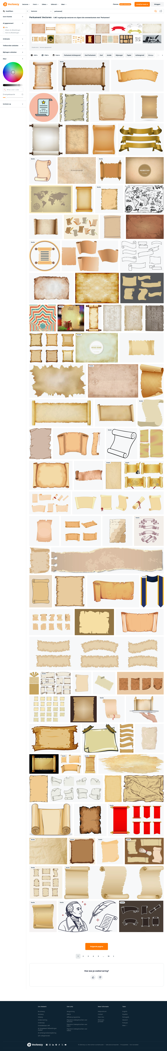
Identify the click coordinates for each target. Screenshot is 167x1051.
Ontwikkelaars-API (44, 1025)
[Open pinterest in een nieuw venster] (56, 1044)
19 (108, 956)
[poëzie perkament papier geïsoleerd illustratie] (42, 170)
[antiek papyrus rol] (110, 170)
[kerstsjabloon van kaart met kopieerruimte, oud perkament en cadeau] (71, 318)
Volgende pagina (96, 946)
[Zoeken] (155, 11)
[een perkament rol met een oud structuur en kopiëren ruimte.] (51, 475)
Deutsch (125, 1020)
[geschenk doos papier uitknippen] (34, 683)
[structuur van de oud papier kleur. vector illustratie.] (38, 788)
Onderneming (42, 1020)
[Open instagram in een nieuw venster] (50, 1044)
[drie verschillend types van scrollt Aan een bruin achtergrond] (140, 683)
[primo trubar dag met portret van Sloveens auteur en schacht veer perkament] (87, 916)
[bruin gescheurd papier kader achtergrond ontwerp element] (82, 851)
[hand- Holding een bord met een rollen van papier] (145, 709)
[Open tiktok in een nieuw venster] (59, 1044)
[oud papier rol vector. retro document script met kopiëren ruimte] (110, 851)
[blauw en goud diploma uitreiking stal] (152, 591)
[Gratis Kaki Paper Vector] (48, 851)
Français (125, 1023)
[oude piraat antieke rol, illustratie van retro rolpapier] (149, 107)
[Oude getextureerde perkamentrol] (84, 199)
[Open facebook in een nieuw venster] (47, 1044)
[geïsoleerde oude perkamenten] (114, 882)
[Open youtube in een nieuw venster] (65, 1044)
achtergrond (140, 55)
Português (125, 1017)
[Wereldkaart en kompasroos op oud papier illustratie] (51, 199)
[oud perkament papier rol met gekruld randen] (40, 591)
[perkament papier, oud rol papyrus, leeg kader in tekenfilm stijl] (43, 916)
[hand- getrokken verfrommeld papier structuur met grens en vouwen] (143, 788)
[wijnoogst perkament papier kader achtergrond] (39, 560)
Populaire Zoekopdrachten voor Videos (77, 1029)
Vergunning (71, 1011)
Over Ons (101, 1017)
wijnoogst (119, 55)
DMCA (69, 1014)
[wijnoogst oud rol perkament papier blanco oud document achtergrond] (115, 413)
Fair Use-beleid (134, 1045)
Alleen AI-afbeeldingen (12, 30)
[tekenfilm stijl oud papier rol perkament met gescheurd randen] (70, 591)
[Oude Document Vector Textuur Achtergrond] (97, 288)
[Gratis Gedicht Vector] (81, 227)
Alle (6, 27)
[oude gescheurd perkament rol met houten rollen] (94, 318)
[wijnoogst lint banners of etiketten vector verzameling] (149, 531)
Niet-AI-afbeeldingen (12, 33)
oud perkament (90, 55)
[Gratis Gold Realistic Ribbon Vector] (141, 139)
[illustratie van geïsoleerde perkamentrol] (90, 255)
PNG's (47, 55)
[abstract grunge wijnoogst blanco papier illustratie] (109, 199)
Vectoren (25, 4)
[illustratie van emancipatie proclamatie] (117, 531)
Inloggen (157, 4)
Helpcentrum (102, 1011)
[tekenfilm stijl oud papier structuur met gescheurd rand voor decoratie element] (113, 788)
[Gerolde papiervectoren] (141, 916)
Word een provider (101, 1020)
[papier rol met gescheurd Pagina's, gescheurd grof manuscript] (76, 788)
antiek (109, 55)
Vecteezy (41, 1014)
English (124, 1011)
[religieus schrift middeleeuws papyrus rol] (140, 622)
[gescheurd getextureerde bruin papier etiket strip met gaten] (107, 560)
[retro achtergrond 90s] (42, 318)
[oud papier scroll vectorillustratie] (103, 139)
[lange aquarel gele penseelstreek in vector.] (131, 764)
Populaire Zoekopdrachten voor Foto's (77, 1025)
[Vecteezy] (11, 4)
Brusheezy (41, 1011)
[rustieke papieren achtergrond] (145, 227)
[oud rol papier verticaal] (90, 764)
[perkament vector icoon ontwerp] (44, 255)
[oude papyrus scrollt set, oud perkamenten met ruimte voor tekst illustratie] (79, 443)
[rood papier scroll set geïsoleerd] (136, 820)
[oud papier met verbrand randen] (113, 475)
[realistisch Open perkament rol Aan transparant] (83, 75)
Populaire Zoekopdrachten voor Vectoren (77, 1020)
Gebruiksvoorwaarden (112, 1045)
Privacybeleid (124, 1045)
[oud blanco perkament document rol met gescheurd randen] (152, 381)
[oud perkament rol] (74, 107)
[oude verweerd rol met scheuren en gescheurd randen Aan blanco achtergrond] (90, 820)
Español (125, 1014)
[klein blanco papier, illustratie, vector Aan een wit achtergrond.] (100, 738)
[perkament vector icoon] (43, 107)
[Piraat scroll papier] (142, 288)
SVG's (35, 55)
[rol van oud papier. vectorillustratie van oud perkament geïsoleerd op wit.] (118, 503)
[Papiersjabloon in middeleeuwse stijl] (71, 764)
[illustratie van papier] (149, 738)
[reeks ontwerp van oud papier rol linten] (127, 738)
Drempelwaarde (9, 94)
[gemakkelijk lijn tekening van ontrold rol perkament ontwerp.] (121, 443)
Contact (100, 1014)
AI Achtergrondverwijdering (47, 1033)
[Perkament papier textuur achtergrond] (145, 170)
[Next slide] (161, 55)
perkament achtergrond (72, 55)
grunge (150, 55)
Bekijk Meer (152, 39)
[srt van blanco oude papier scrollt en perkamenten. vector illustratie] (50, 503)
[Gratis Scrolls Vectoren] (142, 255)
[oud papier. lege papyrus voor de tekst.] (151, 413)
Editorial (54, 4)
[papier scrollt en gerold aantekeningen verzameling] (49, 709)
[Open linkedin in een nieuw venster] (53, 1044)
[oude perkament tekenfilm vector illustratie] (44, 531)
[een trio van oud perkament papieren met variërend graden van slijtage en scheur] (133, 318)
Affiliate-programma (73, 1017)
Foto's (35, 4)
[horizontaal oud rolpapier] (45, 227)
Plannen (115, 4)
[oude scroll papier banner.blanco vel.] (45, 139)
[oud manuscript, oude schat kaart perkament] (137, 75)
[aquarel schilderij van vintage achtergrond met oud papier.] (51, 288)
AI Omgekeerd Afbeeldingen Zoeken (47, 1029)
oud (101, 55)
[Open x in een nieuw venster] (62, 1044)
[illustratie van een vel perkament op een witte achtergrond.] (81, 683)
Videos (44, 4)
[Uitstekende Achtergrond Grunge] (97, 348)
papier (129, 55)
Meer (63, 4)
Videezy (40, 1017)
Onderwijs (41, 1023)
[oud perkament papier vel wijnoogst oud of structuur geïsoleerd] (94, 622)
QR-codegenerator (44, 1036)
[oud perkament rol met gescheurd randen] (40, 443)
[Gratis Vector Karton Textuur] (77, 170)
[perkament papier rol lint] (88, 475)
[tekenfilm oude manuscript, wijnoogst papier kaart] (113, 591)
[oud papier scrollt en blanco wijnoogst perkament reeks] (46, 882)
